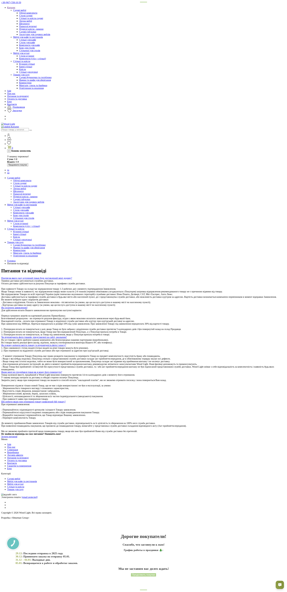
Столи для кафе (27, 42)
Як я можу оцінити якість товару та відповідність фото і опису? (33, 345)
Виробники (13, 452)
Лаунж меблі (25, 21)
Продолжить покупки (143, 574)
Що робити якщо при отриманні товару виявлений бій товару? (33, 401)
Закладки (17, 110)
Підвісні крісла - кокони (31, 29)
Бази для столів (27, 48)
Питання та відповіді (18, 96)
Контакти (12, 104)
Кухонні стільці (27, 64)
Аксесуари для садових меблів (34, 34)
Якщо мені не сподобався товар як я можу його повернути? (31, 372)
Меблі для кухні (21, 53)
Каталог (11, 7)
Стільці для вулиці (28, 72)
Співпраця (12, 449)
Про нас (11, 93)
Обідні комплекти (28, 13)
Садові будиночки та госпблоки (35, 77)
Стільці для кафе (27, 40)
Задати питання (9, 436)
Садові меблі (19, 10)
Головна (11, 261)
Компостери (25, 82)
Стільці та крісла (21, 61)
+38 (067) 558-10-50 (11, 2)
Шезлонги (24, 23)
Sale (9, 91)
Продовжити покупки (17, 165)
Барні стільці (25, 66)
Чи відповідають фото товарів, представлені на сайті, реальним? (34, 337)
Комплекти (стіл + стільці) (32, 58)
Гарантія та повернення (19, 466)
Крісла (22, 69)
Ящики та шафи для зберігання (35, 80)
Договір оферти (15, 455)
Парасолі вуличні (28, 26)
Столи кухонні (26, 56)
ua (8, 172)
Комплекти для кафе (29, 45)
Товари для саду (21, 74)
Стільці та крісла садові (31, 18)
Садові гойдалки (27, 31)
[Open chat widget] (280, 585)
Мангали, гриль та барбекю (33, 85)
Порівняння (18, 107)
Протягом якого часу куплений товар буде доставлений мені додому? (36, 278)
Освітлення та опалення (31, 88)
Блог (9, 101)
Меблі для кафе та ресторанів (28, 37)
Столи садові (25, 15)
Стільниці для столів (29, 50)
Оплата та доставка (17, 99)
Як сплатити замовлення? (14, 307)
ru (8, 170)
